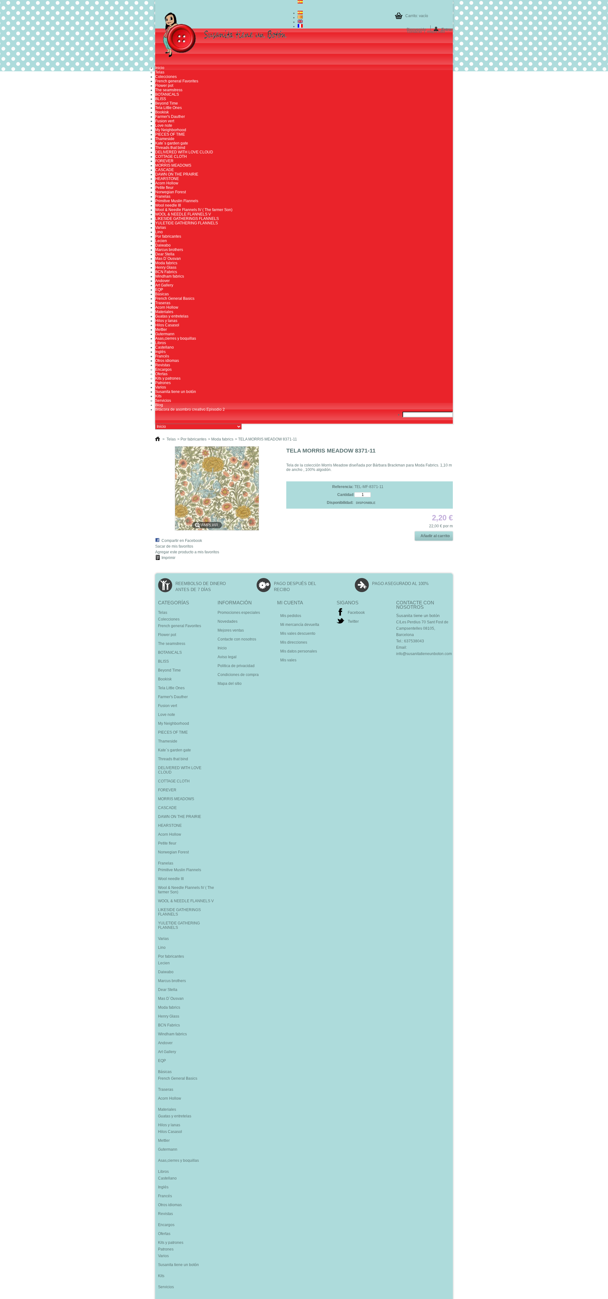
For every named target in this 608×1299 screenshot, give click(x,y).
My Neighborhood (170, 130)
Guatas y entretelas (171, 316)
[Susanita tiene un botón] (226, 35)
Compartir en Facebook (182, 540)
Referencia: (342, 487)
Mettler (161, 329)
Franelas (162, 196)
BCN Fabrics (166, 272)
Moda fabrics (166, 263)
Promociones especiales (239, 612)
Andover (162, 281)
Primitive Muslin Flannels (176, 201)
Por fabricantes (168, 236)
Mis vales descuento (297, 633)
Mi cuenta (290, 602)
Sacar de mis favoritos (174, 546)
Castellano (164, 347)
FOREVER (164, 161)
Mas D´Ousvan (168, 258)
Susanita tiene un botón (175, 391)
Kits (158, 396)
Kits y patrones (167, 378)
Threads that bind (170, 147)
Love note (163, 125)
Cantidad (345, 494)
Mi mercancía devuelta (299, 624)
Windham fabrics (169, 276)
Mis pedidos (290, 616)
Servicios (163, 400)
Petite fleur (164, 187)
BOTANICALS (167, 94)
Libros (160, 343)
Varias (160, 227)
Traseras (162, 303)
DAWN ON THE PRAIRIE (176, 174)
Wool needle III (168, 205)
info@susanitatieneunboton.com (424, 654)
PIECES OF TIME (170, 134)
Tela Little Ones (168, 108)
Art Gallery (164, 285)
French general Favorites (176, 81)
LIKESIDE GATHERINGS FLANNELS (187, 218)
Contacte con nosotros (237, 639)
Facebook (356, 612)
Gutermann (164, 334)
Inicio (159, 68)
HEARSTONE (167, 179)
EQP (159, 289)
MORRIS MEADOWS (173, 165)
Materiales (164, 312)
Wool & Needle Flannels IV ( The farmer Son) (193, 210)
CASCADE (164, 170)
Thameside (164, 139)
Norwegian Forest (170, 192)
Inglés (160, 352)
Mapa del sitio (230, 683)
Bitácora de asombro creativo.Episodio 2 (190, 409)
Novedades (228, 621)
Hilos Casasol (167, 325)
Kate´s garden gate (171, 143)
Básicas (162, 294)
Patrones (163, 383)
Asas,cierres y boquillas (175, 338)
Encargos (163, 369)
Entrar (447, 29)
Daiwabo (163, 245)
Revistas (162, 365)
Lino (159, 232)
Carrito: (416, 16)
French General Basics (174, 298)
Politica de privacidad (236, 666)
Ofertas (161, 374)
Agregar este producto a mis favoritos (187, 552)
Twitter (353, 621)
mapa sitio (436, 31)
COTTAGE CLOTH (171, 156)
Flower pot (164, 85)
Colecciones (166, 76)
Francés (162, 356)
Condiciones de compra (238, 674)
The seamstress (168, 90)
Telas (159, 72)
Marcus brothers (169, 250)
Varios (160, 387)
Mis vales (288, 660)
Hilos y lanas (166, 320)
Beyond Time (166, 103)
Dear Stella (164, 254)
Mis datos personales (298, 651)
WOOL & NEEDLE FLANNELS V (183, 214)
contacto (414, 31)
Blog (159, 405)
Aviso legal (227, 657)
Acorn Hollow (166, 183)
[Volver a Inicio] (157, 439)
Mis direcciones (293, 642)
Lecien (161, 241)
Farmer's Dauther (170, 116)
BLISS (160, 99)
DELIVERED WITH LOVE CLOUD (184, 152)
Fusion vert (164, 121)
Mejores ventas (231, 630)
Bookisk (162, 112)
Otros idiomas (167, 360)
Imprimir (168, 558)
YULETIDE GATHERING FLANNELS (186, 223)
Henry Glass (165, 267)
